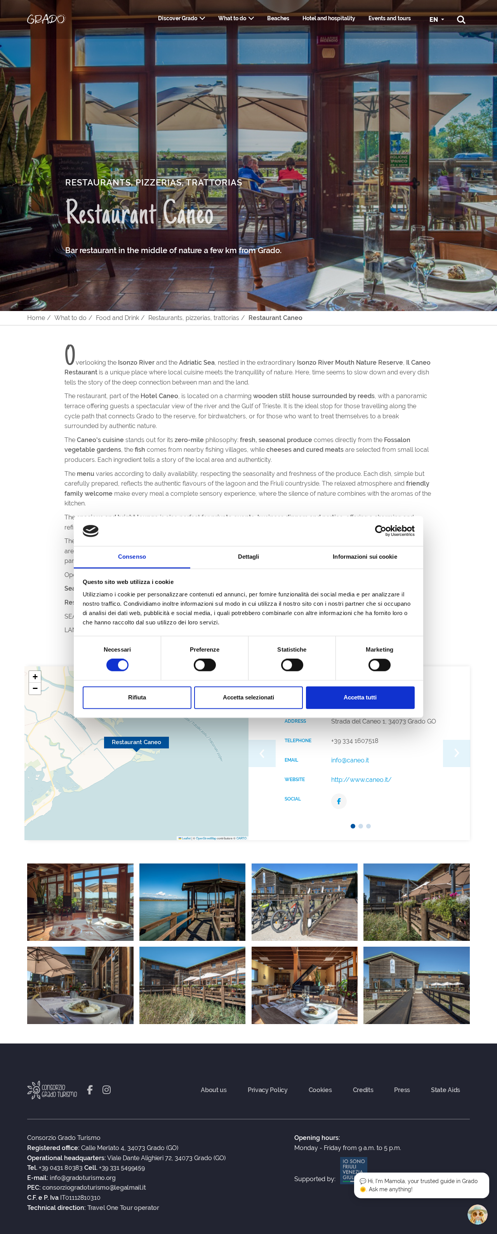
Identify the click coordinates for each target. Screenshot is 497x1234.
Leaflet (186, 838)
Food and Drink (117, 318)
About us (214, 1090)
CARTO (241, 838)
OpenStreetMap (206, 838)
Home (36, 318)
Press (402, 1090)
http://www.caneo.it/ (361, 779)
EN (434, 19)
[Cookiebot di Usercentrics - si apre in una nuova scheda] (381, 531)
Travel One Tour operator (123, 1208)
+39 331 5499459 (122, 1168)
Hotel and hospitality (328, 18)
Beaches (278, 18)
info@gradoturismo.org (83, 1178)
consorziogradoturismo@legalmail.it (94, 1188)
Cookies (320, 1090)
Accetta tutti (360, 697)
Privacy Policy (268, 1090)
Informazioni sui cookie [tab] (365, 556)
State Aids (445, 1090)
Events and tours (389, 18)
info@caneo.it (350, 760)
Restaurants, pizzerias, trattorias (193, 318)
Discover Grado (177, 18)
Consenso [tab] (132, 556)
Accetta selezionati (248, 697)
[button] (35, 677)
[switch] (205, 665)
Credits (363, 1090)
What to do (232, 18)
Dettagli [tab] (248, 556)
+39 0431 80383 (61, 1168)
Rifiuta (137, 697)
